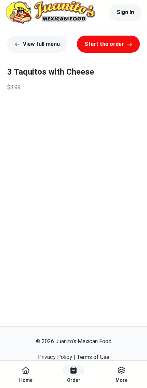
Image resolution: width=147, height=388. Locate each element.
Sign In (125, 12)
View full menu (41, 44)
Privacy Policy (55, 357)
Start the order (104, 44)
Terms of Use (93, 357)
